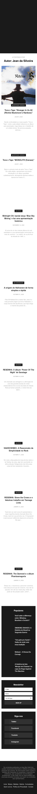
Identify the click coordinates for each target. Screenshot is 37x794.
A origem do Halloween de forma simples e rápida (18, 289)
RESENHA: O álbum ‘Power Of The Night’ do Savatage (18, 371)
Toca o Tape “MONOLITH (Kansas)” (18, 159)
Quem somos (8, 787)
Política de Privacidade (20, 787)
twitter (13, 721)
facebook (15, 728)
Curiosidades (19, 282)
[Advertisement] (18, 33)
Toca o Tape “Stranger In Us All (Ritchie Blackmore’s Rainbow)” (18, 111)
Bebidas (15, 784)
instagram (15, 742)
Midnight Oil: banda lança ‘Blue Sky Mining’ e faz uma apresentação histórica (18, 218)
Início (5, 784)
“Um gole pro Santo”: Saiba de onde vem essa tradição (23, 642)
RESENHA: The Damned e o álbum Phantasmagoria (18, 575)
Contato (30, 787)
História (21, 784)
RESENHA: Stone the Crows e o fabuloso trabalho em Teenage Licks (18, 500)
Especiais (16, 105)
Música (22, 105)
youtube (14, 735)
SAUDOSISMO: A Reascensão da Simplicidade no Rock (18, 449)
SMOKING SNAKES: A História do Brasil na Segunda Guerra (23, 630)
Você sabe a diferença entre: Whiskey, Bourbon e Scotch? (23, 618)
